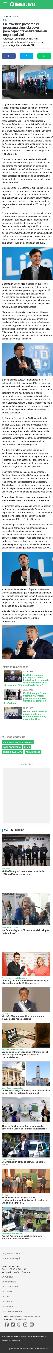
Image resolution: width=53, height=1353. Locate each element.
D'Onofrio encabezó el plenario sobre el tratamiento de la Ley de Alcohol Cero (35, 713)
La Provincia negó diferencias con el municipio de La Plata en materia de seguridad (26, 1091)
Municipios (10, 1282)
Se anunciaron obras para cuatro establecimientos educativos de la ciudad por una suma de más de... (25, 1200)
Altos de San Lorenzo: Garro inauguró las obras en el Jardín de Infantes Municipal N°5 (24, 1127)
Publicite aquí (12, 1258)
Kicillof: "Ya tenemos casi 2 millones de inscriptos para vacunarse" (22, 1237)
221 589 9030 (20, 1319)
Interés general (13, 1311)
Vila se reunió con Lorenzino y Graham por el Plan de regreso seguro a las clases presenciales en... (25, 1055)
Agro (7, 1297)
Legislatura (11, 1287)
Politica (8, 1277)
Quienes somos (12, 1254)
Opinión (8, 1302)
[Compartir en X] (26, 56)
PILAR (27, 747)
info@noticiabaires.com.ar (25, 1316)
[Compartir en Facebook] (9, 56)
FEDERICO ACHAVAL (12, 752)
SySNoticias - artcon (31, 1348)
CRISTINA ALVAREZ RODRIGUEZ (18, 742)
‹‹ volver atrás (26, 764)
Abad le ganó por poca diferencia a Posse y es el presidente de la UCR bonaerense (26, 981)
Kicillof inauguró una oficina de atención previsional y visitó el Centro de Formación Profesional (25, 697)
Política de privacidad (11, 1340)
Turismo (8, 1292)
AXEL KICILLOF (33, 752)
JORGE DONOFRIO (12, 747)
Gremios (8, 1307)
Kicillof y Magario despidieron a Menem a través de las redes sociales (23, 1017)
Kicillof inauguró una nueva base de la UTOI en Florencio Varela (23, 873)
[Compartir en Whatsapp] (44, 56)
